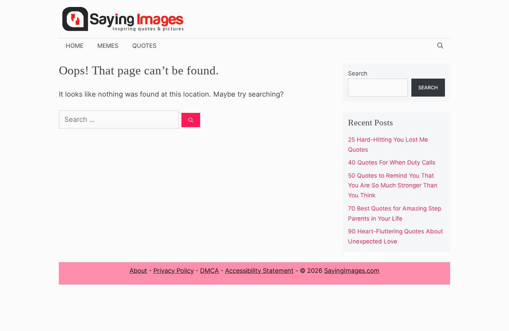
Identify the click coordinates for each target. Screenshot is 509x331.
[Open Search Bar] (440, 45)
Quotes (144, 45)
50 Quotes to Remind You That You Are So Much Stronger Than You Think (392, 185)
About (138, 270)
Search (357, 73)
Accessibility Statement (259, 270)
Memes (107, 45)
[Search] (190, 120)
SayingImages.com (351, 270)
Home (74, 45)
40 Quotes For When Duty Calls (391, 162)
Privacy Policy (173, 270)
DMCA (209, 270)
